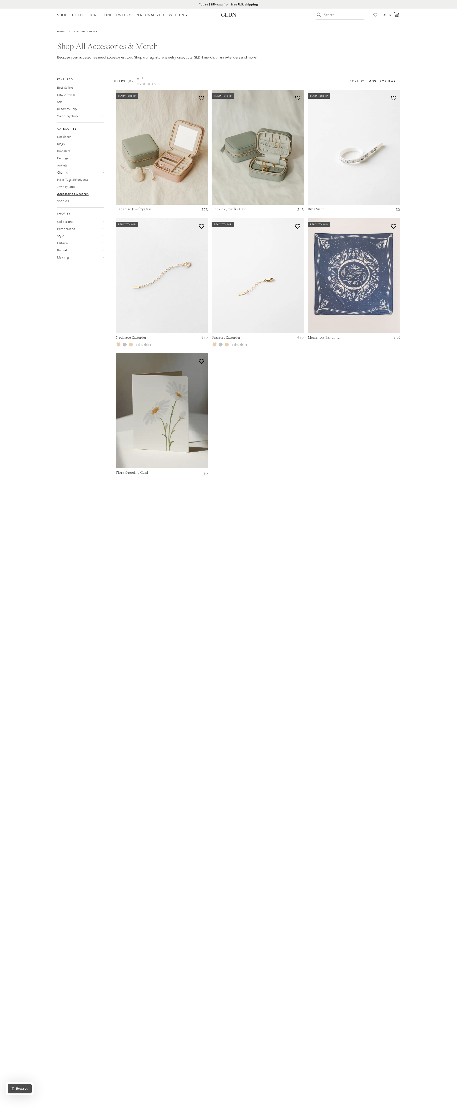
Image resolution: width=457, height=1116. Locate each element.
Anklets (62, 165)
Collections (65, 221)
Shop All (63, 200)
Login (386, 14)
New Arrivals (66, 94)
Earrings (62, 158)
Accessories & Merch (73, 193)
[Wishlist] (375, 15)
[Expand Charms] (103, 172)
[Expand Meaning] (103, 257)
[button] (137, 81)
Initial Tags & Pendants (73, 179)
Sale (60, 101)
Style (60, 235)
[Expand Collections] (103, 221)
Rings (61, 143)
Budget (62, 250)
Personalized (66, 228)
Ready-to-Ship (67, 108)
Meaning (63, 257)
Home (61, 31)
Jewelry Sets (66, 186)
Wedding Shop (67, 115)
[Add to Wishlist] (201, 97)
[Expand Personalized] (103, 228)
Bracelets (63, 150)
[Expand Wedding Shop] (103, 115)
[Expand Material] (103, 242)
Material (62, 242)
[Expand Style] (103, 235)
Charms (62, 172)
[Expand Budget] (103, 250)
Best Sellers (65, 87)
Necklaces (64, 136)
